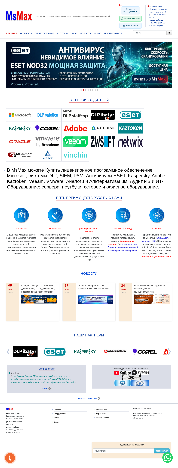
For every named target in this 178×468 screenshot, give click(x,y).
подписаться (113, 33)
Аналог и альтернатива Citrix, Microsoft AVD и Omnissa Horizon (93, 287)
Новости (85, 33)
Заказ (73, 33)
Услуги (61, 33)
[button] (81, 90)
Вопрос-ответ (102, 409)
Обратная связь (103, 418)
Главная (11, 33)
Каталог (25, 33)
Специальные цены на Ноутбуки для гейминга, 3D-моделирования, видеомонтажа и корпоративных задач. (38, 290)
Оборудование (44, 33)
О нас (98, 33)
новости (89, 273)
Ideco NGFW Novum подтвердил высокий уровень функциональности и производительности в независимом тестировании (151, 291)
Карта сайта (101, 414)
